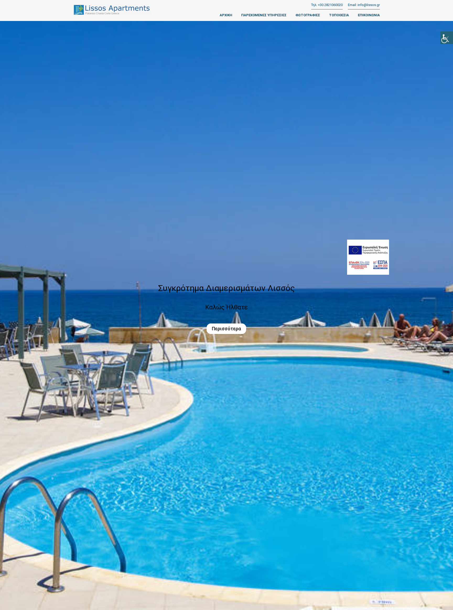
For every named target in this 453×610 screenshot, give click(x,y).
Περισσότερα (226, 328)
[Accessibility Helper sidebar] (446, 37)
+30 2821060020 (330, 5)
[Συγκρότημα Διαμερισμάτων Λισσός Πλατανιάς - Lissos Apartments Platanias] (112, 11)
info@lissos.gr (369, 5)
